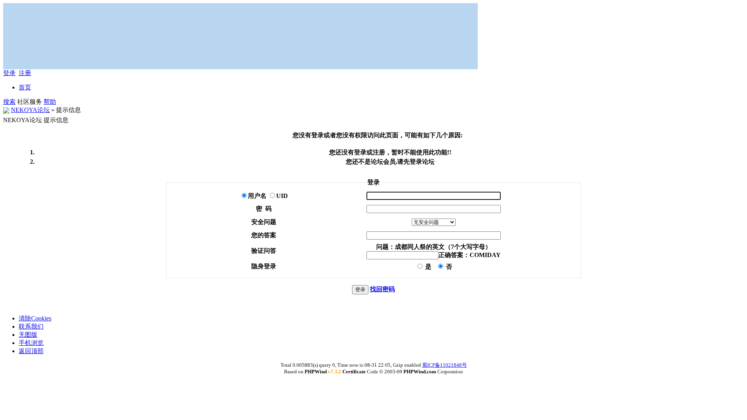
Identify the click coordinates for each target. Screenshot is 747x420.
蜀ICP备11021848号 (444, 365)
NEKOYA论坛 (30, 110)
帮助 (50, 101)
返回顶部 (31, 351)
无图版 (28, 334)
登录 (9, 73)
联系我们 (31, 326)
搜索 (9, 101)
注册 (25, 73)
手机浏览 (31, 343)
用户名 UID (268, 195)
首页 (25, 87)
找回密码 (382, 289)
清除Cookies (35, 318)
